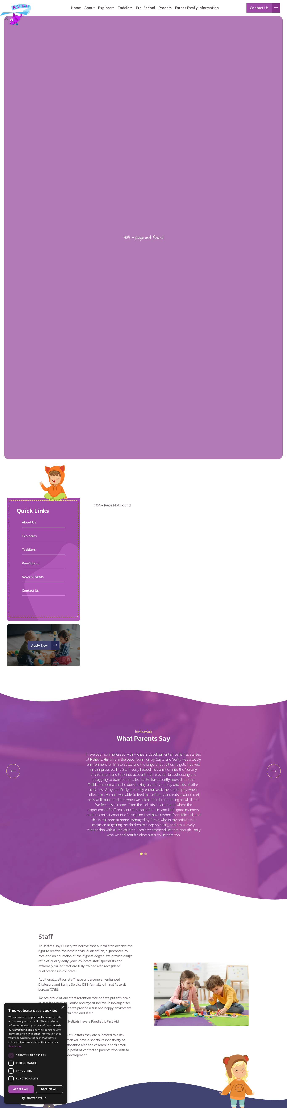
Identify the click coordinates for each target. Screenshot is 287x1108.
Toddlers (125, 7)
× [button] (62, 1007)
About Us (29, 522)
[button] (141, 854)
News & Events (32, 576)
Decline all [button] (49, 1089)
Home (76, 7)
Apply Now (39, 645)
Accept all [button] (21, 1089)
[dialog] (35, 1053)
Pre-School (145, 7)
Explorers (106, 7)
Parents (165, 7)
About (89, 7)
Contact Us (259, 7)
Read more (15, 1046)
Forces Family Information (197, 7)
